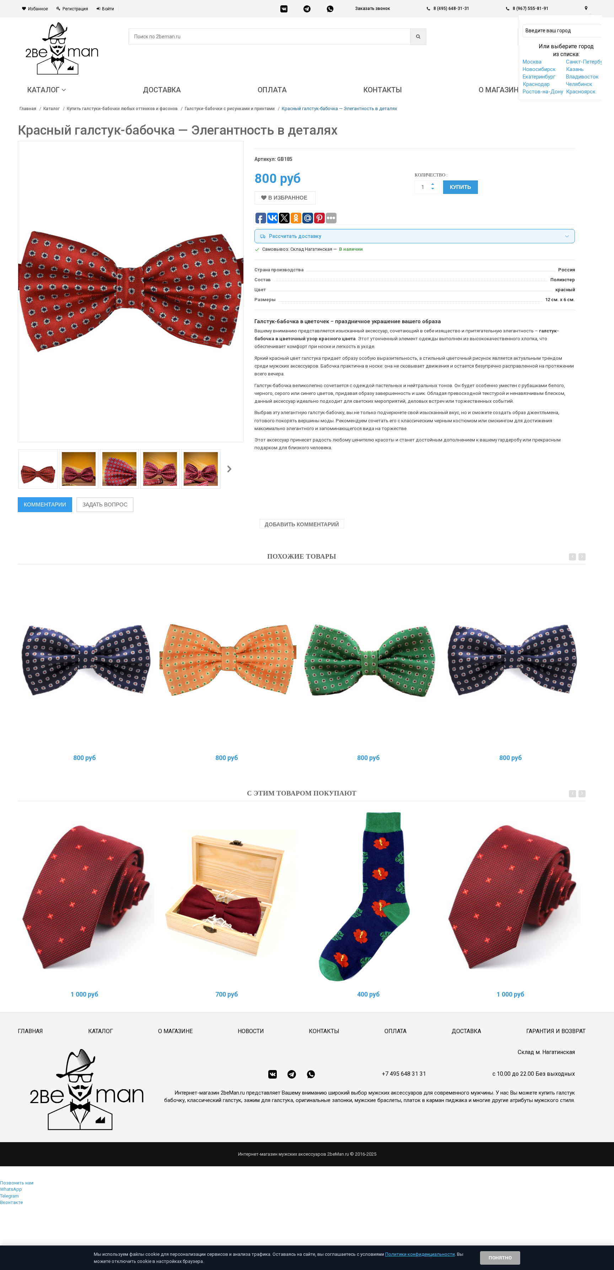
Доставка (466, 1031)
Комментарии (45, 504)
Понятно (500, 1257)
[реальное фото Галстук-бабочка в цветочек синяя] (86, 660)
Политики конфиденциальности (420, 1254)
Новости (251, 1031)
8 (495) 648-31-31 (451, 8)
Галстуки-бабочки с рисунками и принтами (230, 108)
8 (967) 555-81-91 (531, 8)
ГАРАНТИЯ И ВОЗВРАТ (556, 1031)
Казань (575, 69)
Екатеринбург (539, 77)
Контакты (324, 1031)
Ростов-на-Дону (543, 91)
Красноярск (581, 91)
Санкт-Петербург (587, 62)
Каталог (51, 108)
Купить (460, 187)
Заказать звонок (372, 8)
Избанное (38, 8)
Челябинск (579, 84)
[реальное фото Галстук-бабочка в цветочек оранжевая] (228, 660)
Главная (28, 108)
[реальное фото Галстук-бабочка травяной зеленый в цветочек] (370, 660)
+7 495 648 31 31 (404, 1073)
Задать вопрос (105, 504)
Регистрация (75, 8)
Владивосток (582, 77)
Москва (532, 62)
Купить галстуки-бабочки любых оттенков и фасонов (122, 108)
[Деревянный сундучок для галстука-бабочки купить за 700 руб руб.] (228, 897)
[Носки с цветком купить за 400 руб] (370, 897)
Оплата (395, 1031)
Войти (108, 8)
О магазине (175, 1031)
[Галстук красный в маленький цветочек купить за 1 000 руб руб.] (86, 897)
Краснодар (536, 84)
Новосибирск (539, 69)
